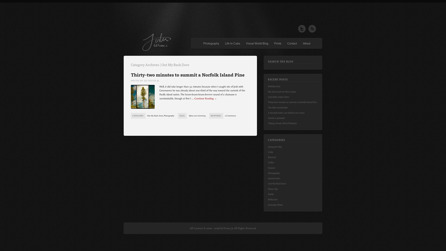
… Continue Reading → (204, 98)
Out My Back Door (155, 116)
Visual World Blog (257, 43)
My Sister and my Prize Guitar (282, 91)
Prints (277, 43)
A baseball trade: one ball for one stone (286, 113)
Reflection (273, 199)
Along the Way (275, 147)
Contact (292, 43)
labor (191, 116)
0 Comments (230, 116)
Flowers (271, 168)
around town (274, 178)
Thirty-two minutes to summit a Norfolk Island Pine (188, 74)
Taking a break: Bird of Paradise (282, 123)
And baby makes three (278, 97)
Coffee (271, 162)
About (306, 43)
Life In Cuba (232, 43)
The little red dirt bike (278, 107)
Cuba (270, 152)
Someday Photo (275, 205)
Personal (272, 157)
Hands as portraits (276, 118)
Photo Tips (273, 189)
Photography (211, 43)
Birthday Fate (274, 86)
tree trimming (200, 116)
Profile (271, 194)
